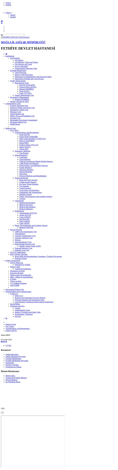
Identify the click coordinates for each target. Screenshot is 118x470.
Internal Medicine (25, 172)
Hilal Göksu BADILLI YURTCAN (32, 139)
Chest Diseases (24, 159)
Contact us (14, 294)
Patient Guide (15, 267)
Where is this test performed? (20, 275)
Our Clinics (14, 130)
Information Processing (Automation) (23, 120)
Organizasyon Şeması (13, 367)
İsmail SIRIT (24, 143)
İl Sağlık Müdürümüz (13, 359)
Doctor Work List (16, 263)
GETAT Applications (18, 252)
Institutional (10, 56)
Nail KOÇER (24, 219)
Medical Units (11, 128)
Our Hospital (15, 58)
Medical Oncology (26, 205)
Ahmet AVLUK (25, 215)
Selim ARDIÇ (24, 223)
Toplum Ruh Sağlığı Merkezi (16, 378)
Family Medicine (25, 168)
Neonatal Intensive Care (23, 248)
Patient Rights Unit (17, 114)
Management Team (22, 83)
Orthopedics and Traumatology (30, 192)
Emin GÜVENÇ (25, 93)
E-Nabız (13, 279)
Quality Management (17, 81)
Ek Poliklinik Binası (13, 382)
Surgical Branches (21, 178)
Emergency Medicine (22, 151)
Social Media (15, 304)
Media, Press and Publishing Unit (22, 116)
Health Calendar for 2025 (19, 101)
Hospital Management (18, 71)
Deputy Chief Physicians (24, 75)
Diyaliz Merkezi (11, 380)
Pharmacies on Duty (17, 271)
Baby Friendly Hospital (18, 254)
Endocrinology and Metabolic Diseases (33, 166)
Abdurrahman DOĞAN (28, 213)
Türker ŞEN (23, 149)
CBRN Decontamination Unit (26, 232)
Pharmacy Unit (15, 112)
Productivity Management (19, 97)
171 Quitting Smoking (18, 283)
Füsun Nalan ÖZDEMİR (28, 137)
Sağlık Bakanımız (12, 354)
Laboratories (19, 201)
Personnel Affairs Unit (18, 122)
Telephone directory (17, 306)
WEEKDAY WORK (22, 265)
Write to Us (19, 296)
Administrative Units (13, 104)
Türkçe (8, 3)
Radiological (19, 211)
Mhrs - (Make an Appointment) (21, 277)
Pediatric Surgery (25, 194)
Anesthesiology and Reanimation (27, 132)
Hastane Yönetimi (12, 365)
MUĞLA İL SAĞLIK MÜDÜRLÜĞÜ (23, 42)
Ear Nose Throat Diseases (28, 184)
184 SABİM (14, 285)
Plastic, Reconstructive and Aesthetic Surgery (35, 197)
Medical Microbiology (27, 207)
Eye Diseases (24, 186)
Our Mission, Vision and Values (26, 62)
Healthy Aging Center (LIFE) (30, 246)
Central (17, 308)
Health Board (15, 124)
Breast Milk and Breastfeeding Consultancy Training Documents (38, 256)
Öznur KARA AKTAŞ (27, 87)
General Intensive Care (23, 242)
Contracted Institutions (23, 269)
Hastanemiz (10, 363)
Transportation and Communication (18, 292)
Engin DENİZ (24, 135)
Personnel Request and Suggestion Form (29, 300)
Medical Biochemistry (27, 203)
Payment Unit (15, 118)
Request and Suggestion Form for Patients (30, 298)
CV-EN (8, 346)
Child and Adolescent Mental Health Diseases (36, 161)
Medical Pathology (26, 209)
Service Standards (21, 66)
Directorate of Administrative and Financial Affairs (33, 77)
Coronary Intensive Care (24, 238)
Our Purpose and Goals (23, 64)
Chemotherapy (20, 234)
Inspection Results (16, 273)
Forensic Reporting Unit (19, 106)
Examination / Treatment (24, 314)
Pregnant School (21, 259)
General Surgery (25, 188)
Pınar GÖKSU (24, 221)
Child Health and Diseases (29, 163)
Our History (19, 60)
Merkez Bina (10, 376)
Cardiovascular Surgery (28, 182)
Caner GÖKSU (25, 217)
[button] (9, 13)
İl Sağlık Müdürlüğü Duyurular (17, 361)
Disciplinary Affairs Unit (19, 110)
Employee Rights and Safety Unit (22, 108)
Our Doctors (23, 153)
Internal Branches (21, 155)
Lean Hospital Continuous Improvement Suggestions (34, 302)
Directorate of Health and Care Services (29, 79)
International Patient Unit (15, 289)
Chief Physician (20, 73)
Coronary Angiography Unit (25, 236)
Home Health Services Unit (25, 244)
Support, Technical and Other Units (28, 312)
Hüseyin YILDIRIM (26, 141)
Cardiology (23, 157)
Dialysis (18, 240)
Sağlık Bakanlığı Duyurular (16, 357)
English (8, 5)
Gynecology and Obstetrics (29, 190)
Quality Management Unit (24, 95)
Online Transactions (13, 261)
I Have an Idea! (15, 281)
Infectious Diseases (26, 170)
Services (18, 316)
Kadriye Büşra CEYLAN (28, 145)
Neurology (23, 174)
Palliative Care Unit (22, 250)
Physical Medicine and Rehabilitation (32, 176)
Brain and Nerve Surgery (28, 180)
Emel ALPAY (24, 91)
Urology (22, 199)
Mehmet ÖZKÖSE (26, 228)
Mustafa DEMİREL (26, 89)
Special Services (16, 230)
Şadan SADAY (25, 147)
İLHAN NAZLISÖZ (27, 85)
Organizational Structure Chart (26, 68)
